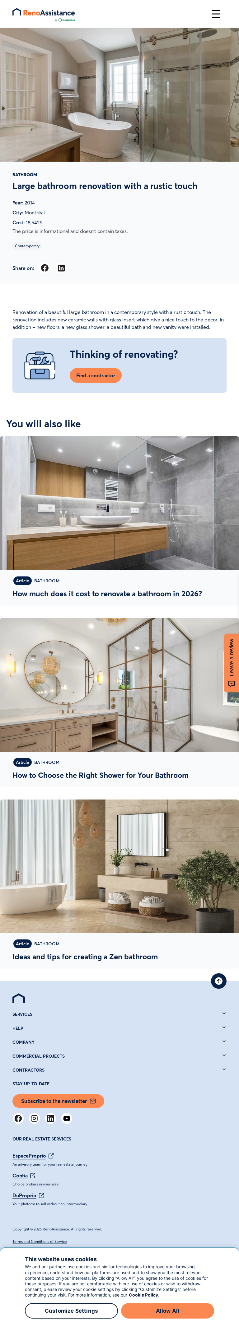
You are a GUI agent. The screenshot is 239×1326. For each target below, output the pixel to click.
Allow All (168, 1311)
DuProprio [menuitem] (24, 1195)
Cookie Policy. (144, 1294)
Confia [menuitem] (20, 1175)
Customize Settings (71, 1311)
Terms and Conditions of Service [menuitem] (39, 1241)
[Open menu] (216, 14)
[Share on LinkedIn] (61, 268)
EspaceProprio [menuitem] (29, 1156)
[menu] (108, 13)
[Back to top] (219, 981)
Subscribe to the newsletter (54, 1101)
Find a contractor (95, 375)
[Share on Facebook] (44, 268)
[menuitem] (18, 998)
